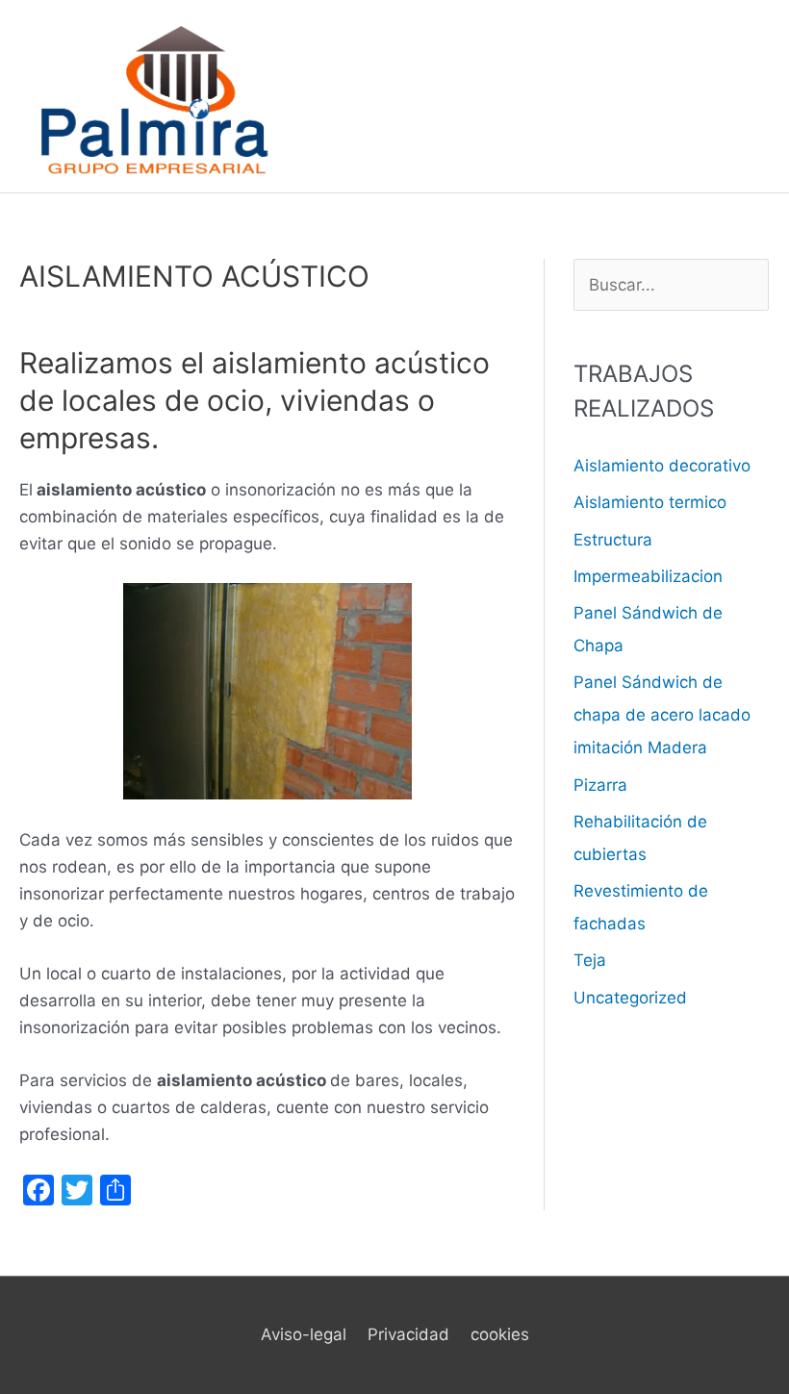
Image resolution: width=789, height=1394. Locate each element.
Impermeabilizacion (648, 576)
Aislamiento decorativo (662, 465)
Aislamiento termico (649, 502)
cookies (500, 1334)
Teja (589, 960)
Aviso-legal (303, 1334)
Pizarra (600, 785)
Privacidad (408, 1334)
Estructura (612, 539)
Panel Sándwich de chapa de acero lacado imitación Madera (662, 714)
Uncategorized (630, 997)
